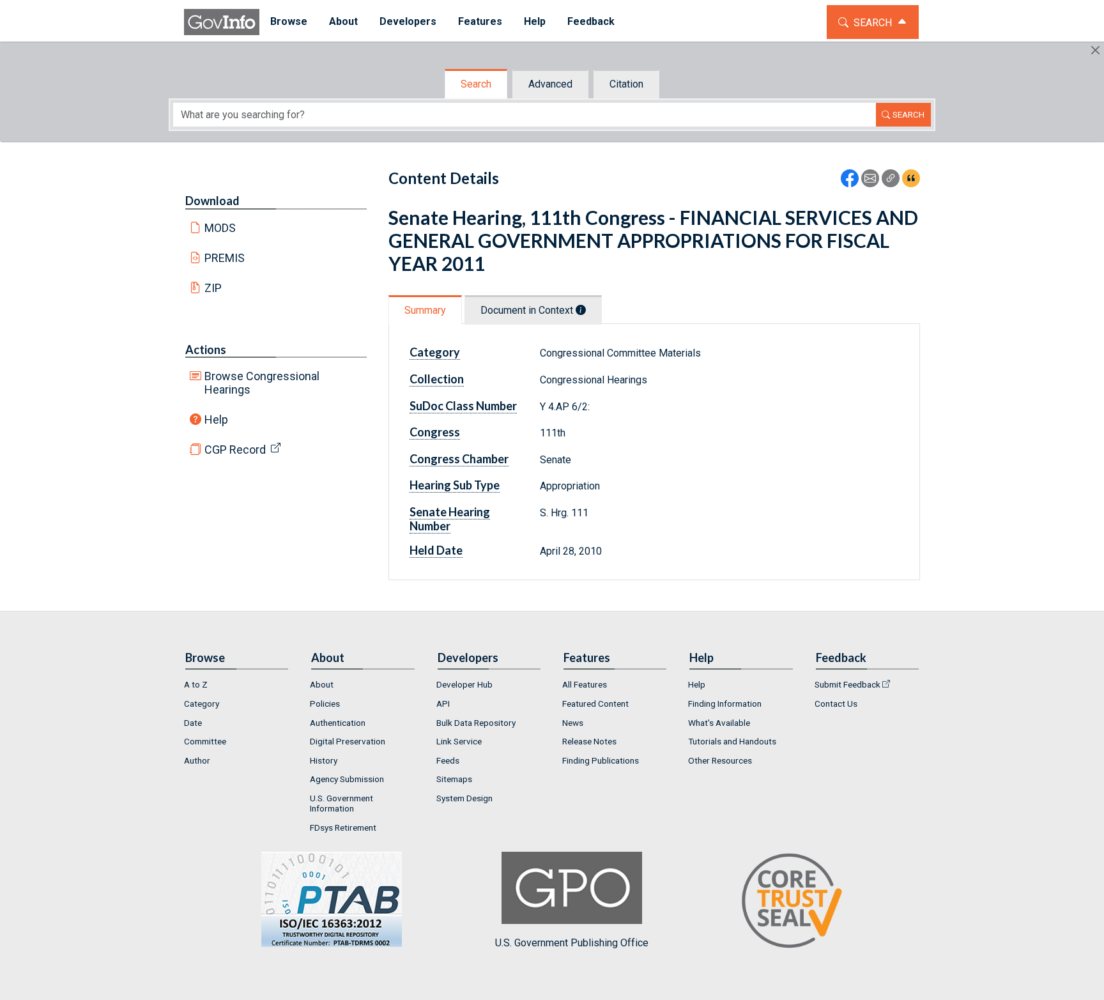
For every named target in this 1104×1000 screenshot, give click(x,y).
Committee (205, 741)
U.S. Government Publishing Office (571, 942)
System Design (464, 798)
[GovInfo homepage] (221, 22)
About (322, 684)
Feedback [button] (591, 21)
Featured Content (595, 703)
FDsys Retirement (343, 827)
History (323, 760)
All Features (584, 684)
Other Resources (720, 760)
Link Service (459, 741)
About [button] (343, 21)
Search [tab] (476, 84)
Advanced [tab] (550, 84)
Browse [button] (288, 21)
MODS (220, 228)
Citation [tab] (626, 84)
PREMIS (224, 258)
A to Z (196, 684)
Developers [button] (407, 21)
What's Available (719, 723)
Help (216, 419)
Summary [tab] (425, 310)
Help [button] (535, 21)
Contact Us (836, 703)
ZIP (213, 288)
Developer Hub (464, 684)
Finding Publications (600, 760)
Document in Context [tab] (528, 310)
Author (197, 760)
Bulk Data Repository (476, 723)
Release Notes (589, 741)
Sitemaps (454, 779)
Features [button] (480, 21)
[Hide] (1095, 50)
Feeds (447, 760)
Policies (325, 703)
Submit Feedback (847, 684)
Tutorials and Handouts (732, 741)
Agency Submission (347, 779)
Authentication (337, 723)
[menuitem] (288, 22)
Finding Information (725, 703)
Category (201, 703)
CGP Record (235, 449)
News (572, 723)
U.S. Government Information (341, 803)
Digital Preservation (347, 741)
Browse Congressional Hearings (261, 382)
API (443, 703)
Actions (205, 349)
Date (193, 723)
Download (212, 201)
